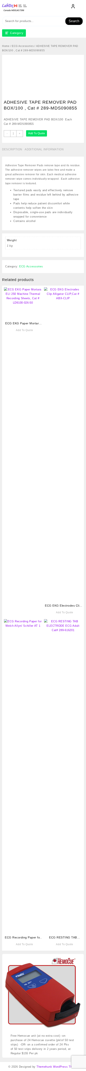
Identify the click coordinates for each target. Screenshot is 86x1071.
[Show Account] (73, 7)
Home (6, 46)
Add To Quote (36, 133)
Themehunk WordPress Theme (57, 1066)
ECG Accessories (23, 46)
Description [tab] (12, 149)
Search (74, 21)
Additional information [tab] (44, 149)
